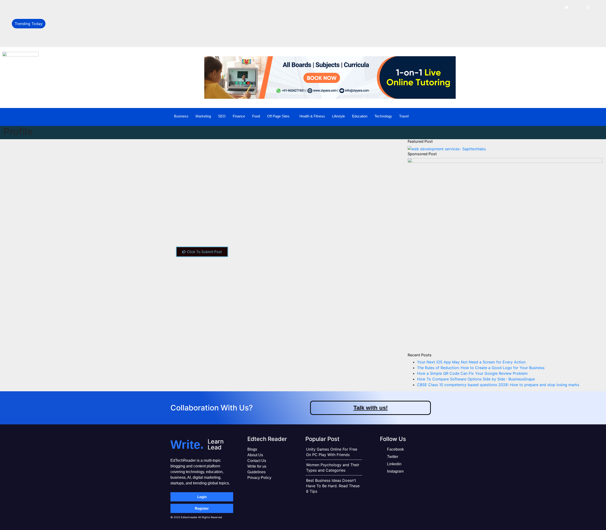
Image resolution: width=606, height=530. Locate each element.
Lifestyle (338, 116)
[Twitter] (566, 7)
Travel (404, 116)
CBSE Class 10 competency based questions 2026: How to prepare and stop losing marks (498, 384)
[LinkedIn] (577, 7)
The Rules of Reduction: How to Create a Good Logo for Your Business (112, 18)
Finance (239, 116)
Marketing (203, 116)
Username (78, 205)
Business (181, 116)
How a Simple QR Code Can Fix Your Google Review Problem (103, 28)
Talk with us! (370, 408)
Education (359, 116)
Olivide (134, 155)
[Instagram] (588, 7)
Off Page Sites (278, 116)
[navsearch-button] (583, 116)
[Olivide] (77, 149)
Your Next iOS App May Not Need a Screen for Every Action (102, 7)
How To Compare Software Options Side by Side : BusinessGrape (107, 39)
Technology (383, 116)
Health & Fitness (312, 116)
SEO (222, 116)
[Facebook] (556, 7)
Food (256, 116)
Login (202, 497)
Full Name (77, 222)
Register (202, 508)
